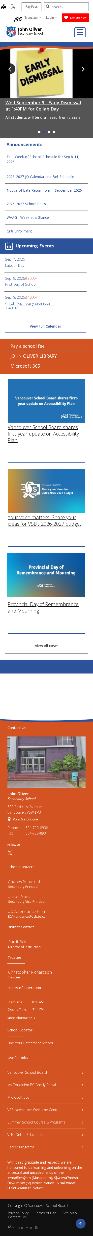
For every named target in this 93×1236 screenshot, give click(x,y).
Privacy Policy (18, 1213)
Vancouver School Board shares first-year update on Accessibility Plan (43, 434)
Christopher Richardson (30, 972)
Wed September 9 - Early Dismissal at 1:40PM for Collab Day (43, 106)
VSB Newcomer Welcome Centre (33, 1109)
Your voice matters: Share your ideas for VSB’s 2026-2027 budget (44, 520)
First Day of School (20, 284)
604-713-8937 (37, 833)
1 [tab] (39, 132)
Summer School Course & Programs (36, 1122)
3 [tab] (49, 132)
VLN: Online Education (25, 1134)
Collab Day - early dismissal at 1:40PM (30, 305)
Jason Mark (19, 896)
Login (50, 17)
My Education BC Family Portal (31, 1084)
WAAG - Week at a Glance (28, 217)
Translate (31, 17)
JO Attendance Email (27, 911)
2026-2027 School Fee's (26, 203)
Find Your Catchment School (30, 1043)
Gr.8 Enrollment (19, 231)
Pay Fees (32, 6)
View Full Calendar (45, 326)
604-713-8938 (37, 827)
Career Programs (20, 1147)
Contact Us (17, 1217)
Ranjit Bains (19, 942)
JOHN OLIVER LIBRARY (33, 356)
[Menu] (80, 32)
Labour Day (14, 265)
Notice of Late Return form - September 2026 (44, 190)
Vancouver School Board (27, 1072)
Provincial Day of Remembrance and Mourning (43, 607)
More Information (19, 1018)
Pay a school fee (27, 346)
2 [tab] (44, 132)
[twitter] (13, 6)
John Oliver (30, 29)
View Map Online (25, 819)
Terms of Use (45, 1213)
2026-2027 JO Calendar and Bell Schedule (40, 176)
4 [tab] (54, 132)
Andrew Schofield (24, 881)
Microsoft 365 (25, 366)
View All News (46, 645)
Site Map (70, 1213)
